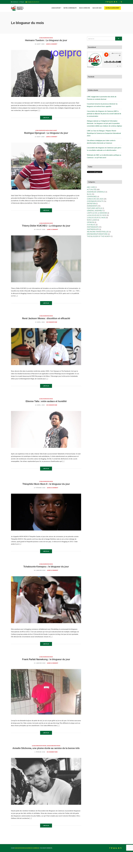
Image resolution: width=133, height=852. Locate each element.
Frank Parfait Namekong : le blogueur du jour (46, 659)
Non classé (53, 130)
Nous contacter (84, 8)
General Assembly (95, 210)
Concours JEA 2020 (95, 199)
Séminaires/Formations (97, 234)
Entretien (91, 203)
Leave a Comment (51, 44)
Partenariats (93, 227)
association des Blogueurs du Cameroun (27, 848)
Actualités (91, 189)
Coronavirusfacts (95, 201)
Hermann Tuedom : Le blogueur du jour (46, 40)
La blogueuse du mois (39, 745)
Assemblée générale (96, 192)
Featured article (94, 208)
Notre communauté (70, 8)
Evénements (92, 206)
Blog (89, 194)
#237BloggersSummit (112, 8)
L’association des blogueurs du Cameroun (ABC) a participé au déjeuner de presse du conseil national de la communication (104, 114)
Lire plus (46, 117)
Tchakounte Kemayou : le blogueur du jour (46, 566)
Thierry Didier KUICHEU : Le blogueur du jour (46, 225)
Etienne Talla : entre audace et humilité (46, 401)
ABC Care (91, 187)
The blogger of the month (99, 236)
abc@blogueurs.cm (33, 2)
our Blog (91, 225)
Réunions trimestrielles (98, 232)
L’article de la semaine (97, 213)
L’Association (56, 8)
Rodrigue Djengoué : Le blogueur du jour (46, 133)
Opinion (90, 222)
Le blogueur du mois (46, 37)
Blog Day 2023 (97, 8)
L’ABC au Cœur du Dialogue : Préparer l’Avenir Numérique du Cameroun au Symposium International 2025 (104, 133)
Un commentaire (51, 322)
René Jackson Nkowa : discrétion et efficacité (46, 318)
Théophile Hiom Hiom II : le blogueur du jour (46, 484)
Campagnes (92, 196)
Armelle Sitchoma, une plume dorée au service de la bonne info (46, 748)
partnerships (93, 229)
